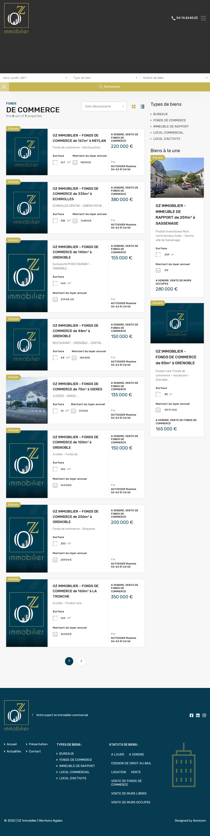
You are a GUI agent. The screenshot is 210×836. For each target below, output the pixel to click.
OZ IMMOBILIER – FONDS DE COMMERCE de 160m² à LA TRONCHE (75, 591)
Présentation (38, 744)
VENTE (136, 772)
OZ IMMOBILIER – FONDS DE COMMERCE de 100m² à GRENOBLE (75, 442)
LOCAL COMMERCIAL (168, 133)
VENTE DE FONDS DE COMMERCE (126, 783)
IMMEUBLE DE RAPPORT (171, 126)
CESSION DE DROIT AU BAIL (131, 763)
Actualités (14, 751)
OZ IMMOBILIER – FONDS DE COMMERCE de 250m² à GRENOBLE (75, 516)
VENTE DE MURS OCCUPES (130, 802)
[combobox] (35, 77)
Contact (35, 751)
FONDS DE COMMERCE (169, 120)
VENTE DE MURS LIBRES (129, 793)
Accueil (12, 744)
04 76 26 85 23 (187, 18)
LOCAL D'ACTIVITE (166, 139)
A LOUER (117, 754)
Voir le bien (27, 166)
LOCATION (118, 772)
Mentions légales (51, 820)
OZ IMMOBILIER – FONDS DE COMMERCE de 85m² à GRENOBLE (176, 357)
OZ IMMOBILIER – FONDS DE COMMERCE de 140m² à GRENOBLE (75, 252)
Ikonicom (199, 820)
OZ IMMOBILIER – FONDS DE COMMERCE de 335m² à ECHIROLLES (75, 193)
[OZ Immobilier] (16, 31)
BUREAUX (160, 114)
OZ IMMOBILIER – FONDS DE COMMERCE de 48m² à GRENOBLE (75, 330)
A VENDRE (136, 754)
